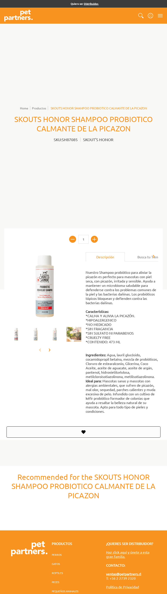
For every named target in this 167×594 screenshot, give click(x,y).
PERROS (57, 554)
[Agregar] (94, 239)
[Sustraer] (72, 239)
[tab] (105, 256)
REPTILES (57, 573)
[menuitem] (141, 16)
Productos (39, 108)
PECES (55, 582)
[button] (141, 16)
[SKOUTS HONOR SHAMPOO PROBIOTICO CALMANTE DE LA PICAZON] (16, 334)
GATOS (56, 564)
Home (24, 108)
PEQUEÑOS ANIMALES (65, 591)
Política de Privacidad (122, 587)
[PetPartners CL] (18, 16)
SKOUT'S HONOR (98, 139)
